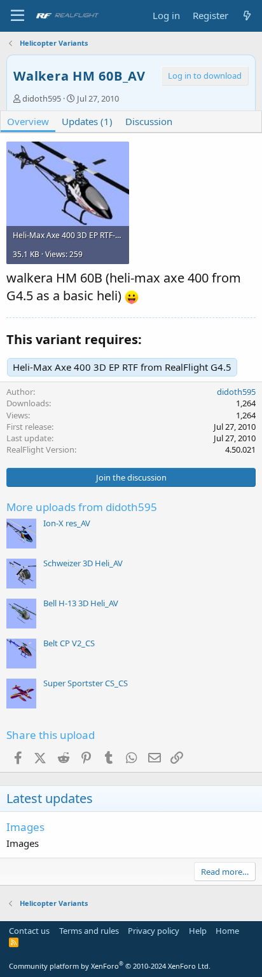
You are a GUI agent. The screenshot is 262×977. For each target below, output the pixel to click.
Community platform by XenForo (109, 966)
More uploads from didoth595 (81, 507)
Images (25, 827)
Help (198, 930)
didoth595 (41, 98)
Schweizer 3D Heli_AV (83, 563)
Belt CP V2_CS (69, 643)
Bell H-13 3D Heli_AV (80, 603)
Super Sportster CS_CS (85, 683)
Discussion (148, 121)
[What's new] (247, 15)
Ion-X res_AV (66, 523)
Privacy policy (153, 930)
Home (227, 930)
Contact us (29, 930)
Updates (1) (87, 121)
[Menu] (17, 16)
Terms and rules (89, 930)
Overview (28, 121)
